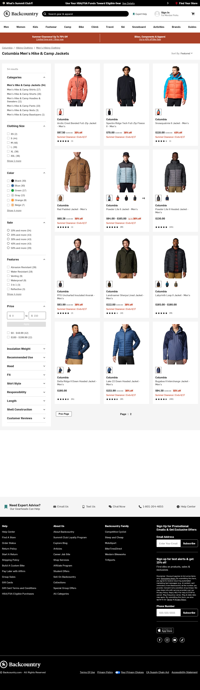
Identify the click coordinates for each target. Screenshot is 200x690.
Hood (10, 366)
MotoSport (110, 542)
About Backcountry (63, 531)
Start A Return (10, 554)
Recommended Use (20, 357)
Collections (59, 582)
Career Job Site (61, 554)
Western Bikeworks (115, 554)
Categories (14, 77)
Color (10, 173)
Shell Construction (19, 409)
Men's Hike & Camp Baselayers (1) (26, 114)
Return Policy (9, 548)
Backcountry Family (117, 526)
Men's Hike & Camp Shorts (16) (24, 93)
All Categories (61, 593)
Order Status (9, 542)
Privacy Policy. (180, 599)
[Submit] (45, 14)
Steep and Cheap (114, 537)
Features (13, 259)
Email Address (165, 536)
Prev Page (64, 413)
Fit (9, 375)
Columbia (7, 47)
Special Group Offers (64, 587)
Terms (169, 599)
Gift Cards (7, 582)
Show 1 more (14, 160)
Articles (57, 548)
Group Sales (8, 576)
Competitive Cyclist (115, 531)
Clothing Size (16, 126)
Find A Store (9, 537)
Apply (26, 324)
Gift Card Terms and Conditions (19, 587)
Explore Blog (60, 542)
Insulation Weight (18, 349)
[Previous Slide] (32, 3)
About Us (58, 526)
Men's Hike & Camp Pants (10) (23, 105)
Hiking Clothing (24, 47)
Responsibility (16, 392)
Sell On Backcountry (64, 576)
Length (12, 401)
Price (10, 306)
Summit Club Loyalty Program (70, 537)
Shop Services (61, 559)
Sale (10, 222)
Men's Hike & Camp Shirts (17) (24, 89)
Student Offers (61, 571)
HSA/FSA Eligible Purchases (18, 593)
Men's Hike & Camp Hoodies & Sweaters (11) (23, 100)
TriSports (110, 559)
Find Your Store (188, 3)
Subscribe (189, 543)
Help (5, 526)
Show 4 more (14, 210)
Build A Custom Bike (13, 565)
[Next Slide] (168, 3)
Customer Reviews (19, 418)
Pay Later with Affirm (13, 571)
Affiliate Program (62, 565)
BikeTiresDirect (113, 548)
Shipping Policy (10, 559)
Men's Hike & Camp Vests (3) (23, 110)
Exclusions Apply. (168, 578)
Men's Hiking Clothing (48, 47)
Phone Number (166, 606)
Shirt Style (14, 383)
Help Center (8, 531)
